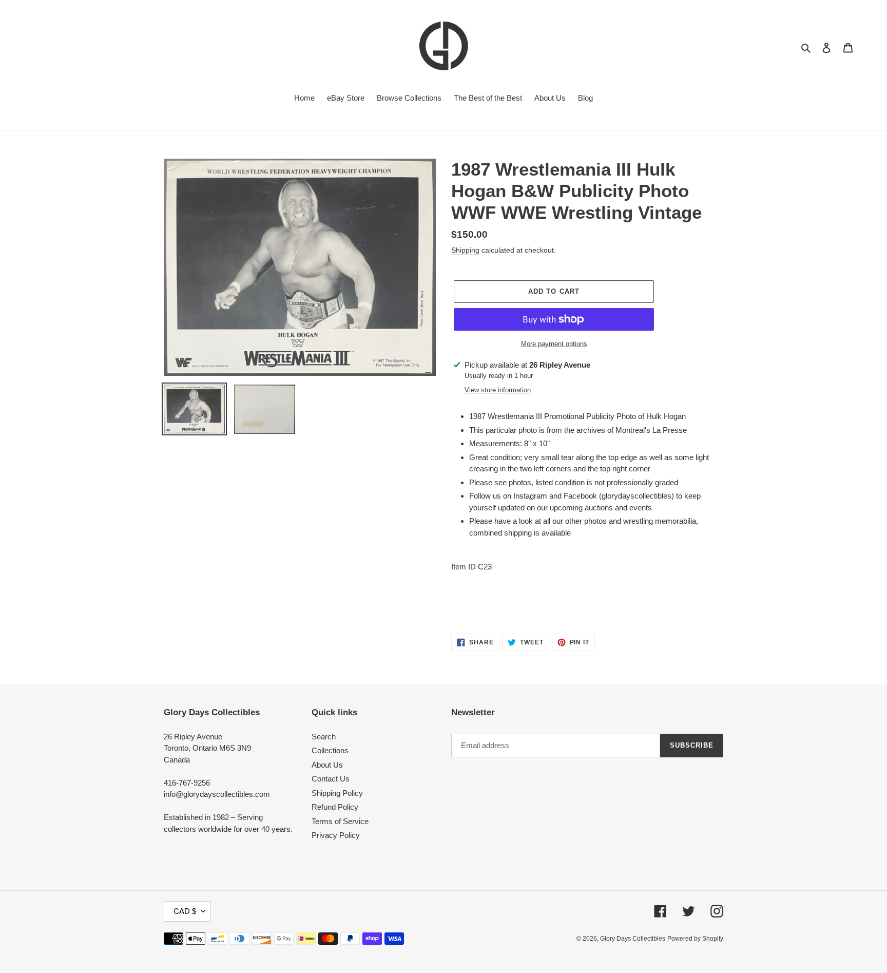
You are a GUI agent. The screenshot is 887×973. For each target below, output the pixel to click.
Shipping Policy (337, 793)
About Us (327, 764)
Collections (330, 750)
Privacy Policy (336, 835)
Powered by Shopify (695, 938)
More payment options (554, 344)
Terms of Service (340, 821)
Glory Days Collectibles (632, 938)
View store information (498, 390)
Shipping (465, 250)
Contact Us (331, 778)
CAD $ (184, 911)
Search (324, 736)
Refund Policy (335, 807)
